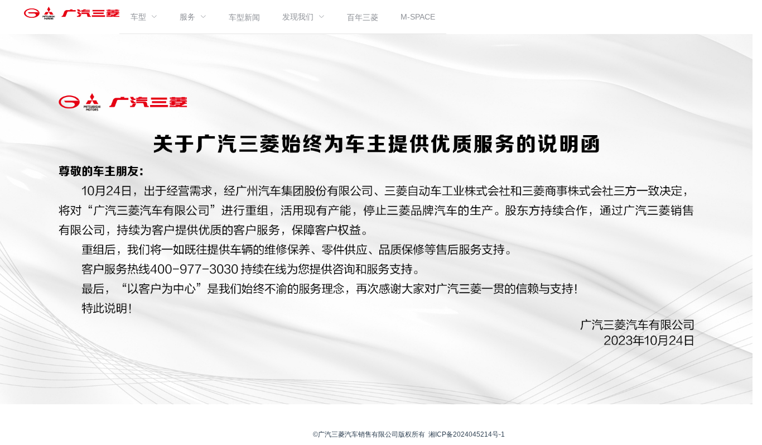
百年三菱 (362, 17)
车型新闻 (244, 17)
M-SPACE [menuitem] (418, 16)
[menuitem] (143, 17)
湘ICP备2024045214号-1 (466, 434)
